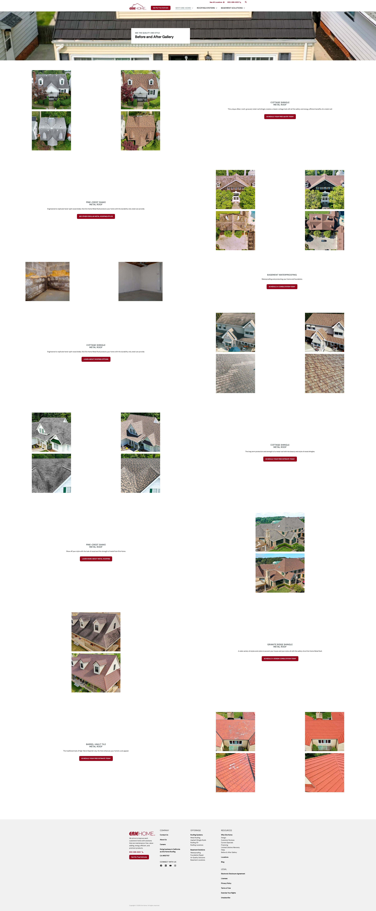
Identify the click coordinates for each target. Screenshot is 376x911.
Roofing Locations (196, 845)
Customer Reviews (227, 840)
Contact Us (164, 835)
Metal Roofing (195, 838)
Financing (224, 845)
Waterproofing (195, 853)
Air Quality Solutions (197, 858)
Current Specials (227, 843)
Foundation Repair (197, 855)
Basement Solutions (232, 8)
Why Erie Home (183, 8)
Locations (224, 857)
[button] (217, 2)
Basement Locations (197, 860)
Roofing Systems (206, 8)
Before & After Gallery (229, 852)
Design (223, 838)
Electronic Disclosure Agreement (233, 874)
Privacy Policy (226, 883)
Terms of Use (226, 888)
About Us (163, 840)
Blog (222, 862)
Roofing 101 (194, 843)
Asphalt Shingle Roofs (198, 840)
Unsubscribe (225, 898)
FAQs (223, 850)
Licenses (224, 878)
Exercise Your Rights (228, 893)
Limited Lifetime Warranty (230, 847)
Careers (163, 844)
